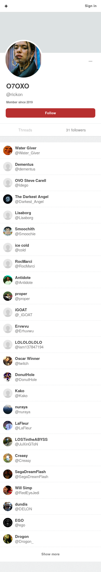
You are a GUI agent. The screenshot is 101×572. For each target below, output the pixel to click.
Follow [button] (50, 113)
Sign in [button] (91, 5)
